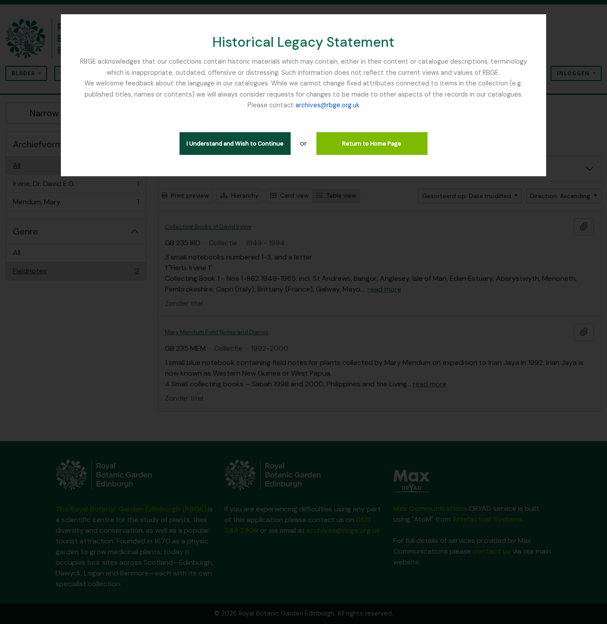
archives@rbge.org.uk (327, 105)
